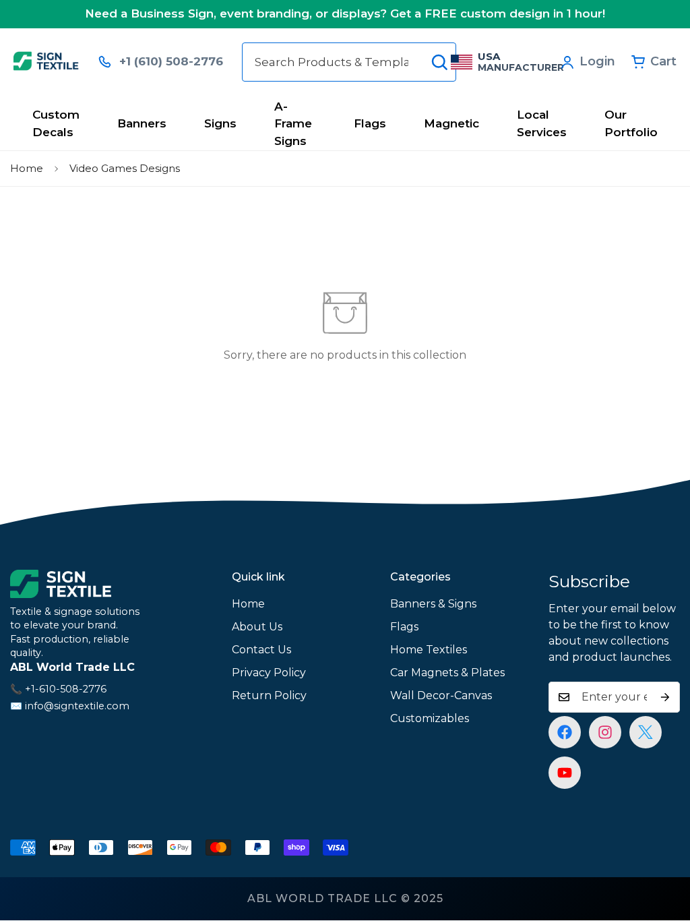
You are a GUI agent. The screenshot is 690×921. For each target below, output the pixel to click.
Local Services (542, 123)
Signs (220, 123)
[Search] (439, 62)
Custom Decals (56, 123)
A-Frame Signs (293, 124)
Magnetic (451, 123)
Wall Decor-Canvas (441, 695)
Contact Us (261, 649)
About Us (257, 626)
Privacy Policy (269, 672)
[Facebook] (564, 732)
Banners (141, 123)
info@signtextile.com (77, 706)
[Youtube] (564, 772)
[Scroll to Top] (663, 847)
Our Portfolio (631, 123)
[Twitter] (645, 732)
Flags (370, 123)
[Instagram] (605, 732)
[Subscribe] (665, 697)
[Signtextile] (46, 61)
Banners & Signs (433, 603)
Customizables (429, 718)
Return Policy (269, 695)
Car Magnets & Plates (447, 672)
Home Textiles (428, 649)
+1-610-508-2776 (65, 689)
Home (26, 168)
